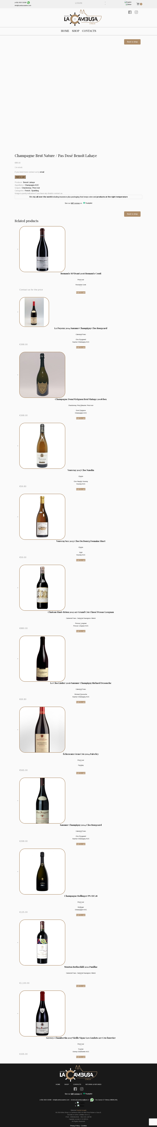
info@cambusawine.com (23, 5)
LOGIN (78, 3)
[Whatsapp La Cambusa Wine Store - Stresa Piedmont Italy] (28, 2)
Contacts (89, 30)
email (42, 172)
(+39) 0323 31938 (20, 2)
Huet (80, 552)
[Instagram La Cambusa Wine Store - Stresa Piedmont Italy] (136, 12)
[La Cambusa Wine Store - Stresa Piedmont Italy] (83, 18)
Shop (75, 30)
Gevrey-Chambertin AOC (81, 1051)
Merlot (93, 618)
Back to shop (132, 42)
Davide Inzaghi (81, 1110)
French (27, 191)
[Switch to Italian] (128, 4)
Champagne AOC (32, 185)
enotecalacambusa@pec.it (80, 1100)
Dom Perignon (81, 410)
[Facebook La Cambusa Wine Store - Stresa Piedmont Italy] (129, 12)
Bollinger (81, 907)
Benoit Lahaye (29, 182)
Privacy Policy (75, 1126)
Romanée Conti (81, 285)
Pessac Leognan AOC (80, 626)
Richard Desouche (81, 694)
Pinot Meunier (81, 405)
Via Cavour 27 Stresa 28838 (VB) (106, 1100)
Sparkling (35, 191)
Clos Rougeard (81, 339)
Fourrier (80, 1049)
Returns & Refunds (93, 1084)
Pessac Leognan (81, 623)
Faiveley (81, 765)
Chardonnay (26, 188)
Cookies (84, 1126)
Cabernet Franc (81, 334)
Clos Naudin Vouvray (81, 481)
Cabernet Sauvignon (84, 618)
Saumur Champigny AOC (80, 342)
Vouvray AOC (80, 484)
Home (65, 30)
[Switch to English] (128, 2)
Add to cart (20, 177)
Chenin (80, 476)
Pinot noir (36, 188)
